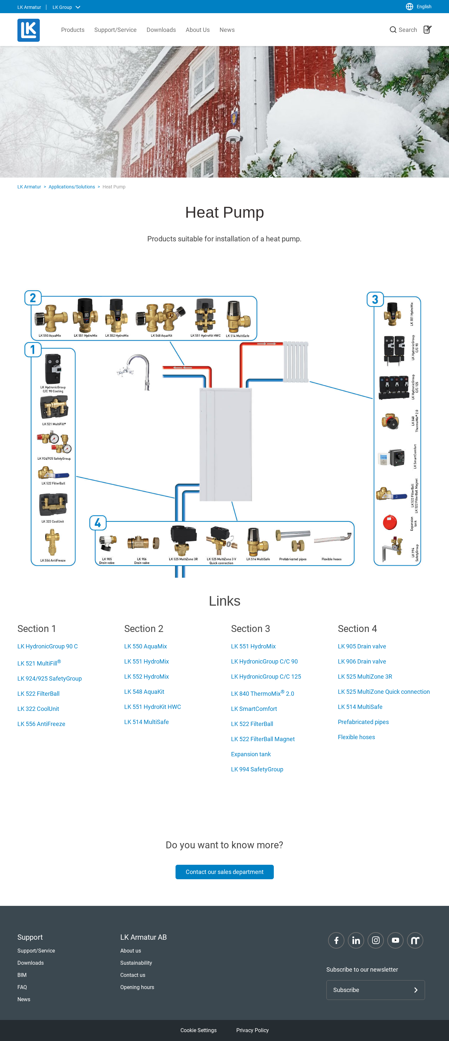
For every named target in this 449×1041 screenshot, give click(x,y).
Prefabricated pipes (363, 721)
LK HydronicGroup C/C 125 (266, 676)
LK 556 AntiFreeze (41, 723)
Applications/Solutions (72, 186)
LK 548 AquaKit (144, 691)
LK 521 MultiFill (39, 663)
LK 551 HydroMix (146, 661)
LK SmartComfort (254, 708)
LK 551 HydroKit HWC (152, 706)
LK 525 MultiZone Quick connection (384, 691)
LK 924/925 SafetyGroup (49, 678)
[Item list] (428, 29)
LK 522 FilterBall (38, 693)
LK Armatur (29, 186)
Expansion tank (251, 754)
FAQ (22, 987)
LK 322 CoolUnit (38, 708)
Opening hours (137, 987)
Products (72, 29)
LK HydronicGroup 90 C (47, 646)
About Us (198, 29)
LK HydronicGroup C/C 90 (264, 661)
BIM (22, 975)
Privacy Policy (252, 1030)
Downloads (161, 29)
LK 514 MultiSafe (146, 721)
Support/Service (115, 29)
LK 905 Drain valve (362, 646)
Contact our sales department (225, 871)
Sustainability (136, 963)
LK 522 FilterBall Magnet (263, 739)
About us (130, 951)
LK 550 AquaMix (145, 646)
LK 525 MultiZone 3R (365, 676)
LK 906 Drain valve (362, 661)
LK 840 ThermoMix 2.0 (262, 693)
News (227, 29)
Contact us (132, 975)
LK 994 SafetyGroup (257, 769)
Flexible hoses (356, 737)
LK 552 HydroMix (146, 676)
